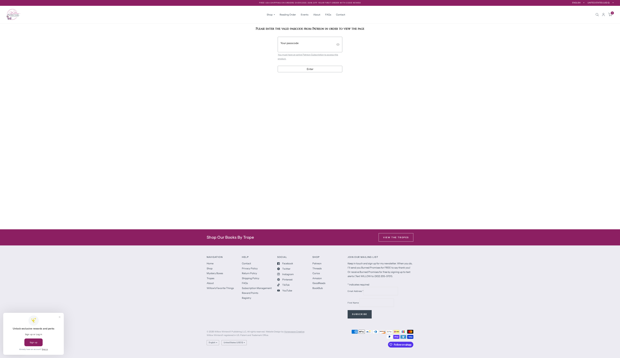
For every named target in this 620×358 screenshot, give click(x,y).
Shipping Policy (250, 278)
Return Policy (249, 273)
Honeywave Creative (294, 331)
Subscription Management (257, 288)
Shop (270, 14)
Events (304, 14)
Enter (310, 69)
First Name (353, 302)
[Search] (597, 14)
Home (210, 263)
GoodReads (318, 283)
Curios (316, 273)
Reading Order (288, 14)
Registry (246, 297)
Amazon (317, 278)
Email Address (355, 291)
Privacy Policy (250, 268)
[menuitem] (270, 14)
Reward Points (250, 292)
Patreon (316, 263)
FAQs (328, 14)
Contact (340, 14)
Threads (317, 268)
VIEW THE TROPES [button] (396, 237)
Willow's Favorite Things (220, 288)
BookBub (317, 288)
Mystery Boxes (215, 273)
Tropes (210, 278)
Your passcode (289, 43)
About (316, 14)
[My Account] (603, 14)
